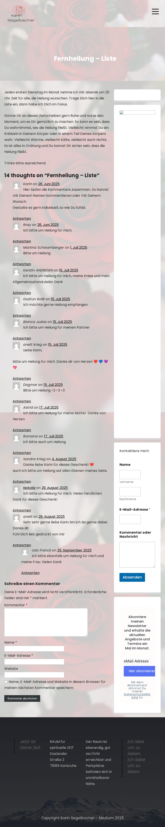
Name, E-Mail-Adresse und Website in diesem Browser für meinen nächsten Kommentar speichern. (54, 684)
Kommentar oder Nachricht (135, 534)
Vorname (126, 482)
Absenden (132, 577)
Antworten (22, 218)
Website (11, 668)
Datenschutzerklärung (137, 695)
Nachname (127, 499)
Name (10, 642)
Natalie (29, 487)
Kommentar (16, 605)
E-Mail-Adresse (18, 655)
